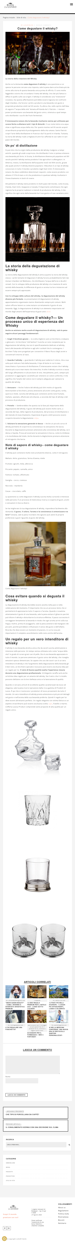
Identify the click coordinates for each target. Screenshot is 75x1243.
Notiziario (62, 1223)
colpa (36, 418)
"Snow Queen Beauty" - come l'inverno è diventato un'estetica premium (15, 1006)
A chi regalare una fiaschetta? (13, 1028)
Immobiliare (10, 1163)
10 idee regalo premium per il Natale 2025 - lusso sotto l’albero (36, 1006)
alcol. (49, 312)
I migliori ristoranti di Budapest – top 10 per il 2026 (39, 1211)
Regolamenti (63, 1211)
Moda (8, 1167)
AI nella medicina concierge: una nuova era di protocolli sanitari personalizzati (58, 1031)
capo (50, 704)
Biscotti (61, 1220)
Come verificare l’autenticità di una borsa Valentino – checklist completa (38, 1223)
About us (62, 1207)
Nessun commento (43, 25)
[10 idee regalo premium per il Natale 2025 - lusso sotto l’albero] (36, 992)
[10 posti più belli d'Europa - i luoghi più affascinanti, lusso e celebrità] (58, 992)
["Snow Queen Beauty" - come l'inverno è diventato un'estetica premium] (15, 992)
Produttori (10, 1176)
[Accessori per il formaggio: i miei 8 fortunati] (36, 1017)
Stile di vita (21, 17)
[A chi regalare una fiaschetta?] (15, 1017)
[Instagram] (9, 1228)
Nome (7, 1077)
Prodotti (9, 1172)
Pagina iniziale (9, 17)
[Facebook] (5, 1228)
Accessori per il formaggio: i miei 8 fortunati (35, 1035)
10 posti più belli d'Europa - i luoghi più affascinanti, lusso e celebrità (57, 1006)
